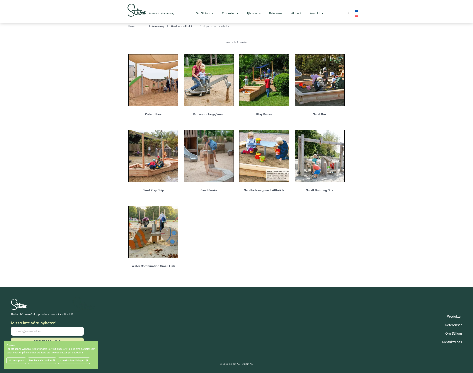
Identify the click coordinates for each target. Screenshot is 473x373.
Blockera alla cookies (41, 360)
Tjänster (252, 13)
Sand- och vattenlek (181, 26)
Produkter (228, 13)
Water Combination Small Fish (153, 266)
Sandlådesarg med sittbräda (264, 190)
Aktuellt (296, 13)
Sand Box (319, 114)
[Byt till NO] (356, 15)
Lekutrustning (156, 26)
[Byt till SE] (356, 10)
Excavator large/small (208, 114)
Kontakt (314, 13)
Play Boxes (264, 114)
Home (131, 26)
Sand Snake (208, 190)
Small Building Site (319, 190)
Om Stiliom (203, 13)
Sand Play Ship (153, 190)
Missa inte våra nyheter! (33, 322)
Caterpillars (153, 114)
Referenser (276, 13)
